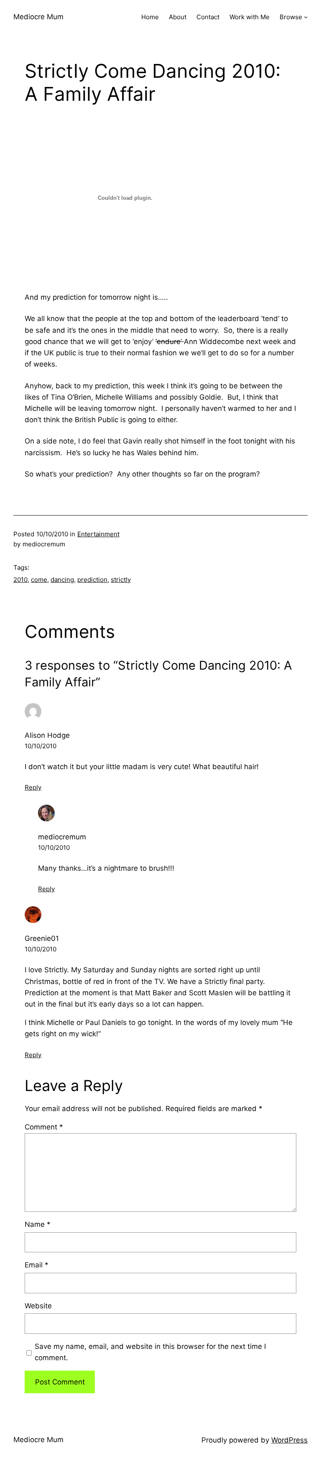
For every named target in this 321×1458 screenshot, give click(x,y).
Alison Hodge (47, 735)
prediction (92, 580)
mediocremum (62, 837)
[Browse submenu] (306, 17)
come (39, 580)
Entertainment (98, 534)
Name (38, 1224)
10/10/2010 (40, 746)
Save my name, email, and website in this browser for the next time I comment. (150, 1352)
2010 (20, 580)
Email (36, 1265)
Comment (44, 1127)
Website (38, 1306)
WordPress (289, 1440)
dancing (62, 580)
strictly (121, 580)
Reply (33, 787)
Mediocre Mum (38, 17)
